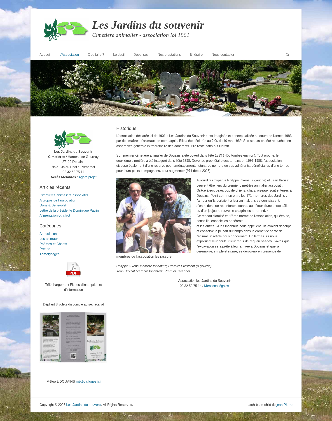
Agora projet (87, 177)
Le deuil (118, 54)
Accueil (45, 54)
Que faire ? (96, 54)
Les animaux (49, 239)
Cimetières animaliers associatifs (64, 195)
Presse (45, 249)
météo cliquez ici (88, 381)
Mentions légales (216, 286)
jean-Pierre (284, 405)
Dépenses (141, 54)
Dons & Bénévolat (53, 205)
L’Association (69, 54)
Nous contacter (223, 54)
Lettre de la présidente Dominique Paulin (69, 210)
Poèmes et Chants (53, 244)
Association (48, 234)
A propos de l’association (58, 200)
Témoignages (50, 254)
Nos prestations (169, 54)
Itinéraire (196, 54)
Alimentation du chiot (55, 215)
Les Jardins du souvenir (148, 25)
